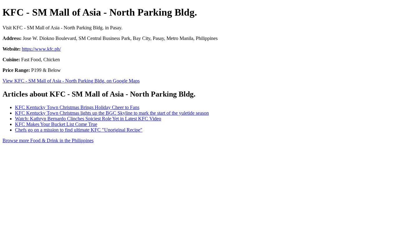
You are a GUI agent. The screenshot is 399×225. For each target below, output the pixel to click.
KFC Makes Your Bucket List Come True (56, 124)
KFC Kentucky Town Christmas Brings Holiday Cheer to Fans (77, 107)
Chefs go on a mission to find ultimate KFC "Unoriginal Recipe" (78, 129)
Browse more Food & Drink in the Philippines (48, 140)
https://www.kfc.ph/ (41, 49)
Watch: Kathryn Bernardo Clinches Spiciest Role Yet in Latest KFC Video (88, 118)
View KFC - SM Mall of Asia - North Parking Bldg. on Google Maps (71, 80)
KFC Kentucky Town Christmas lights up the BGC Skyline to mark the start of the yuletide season (112, 113)
